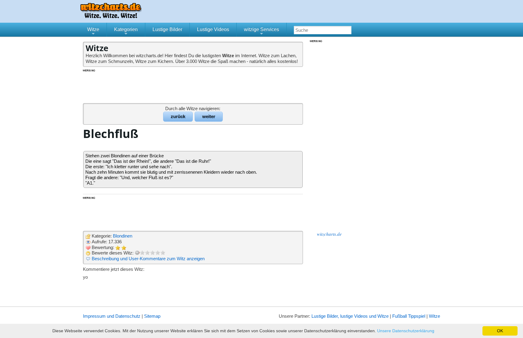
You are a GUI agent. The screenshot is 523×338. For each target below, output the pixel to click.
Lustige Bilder (167, 29)
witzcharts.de (329, 234)
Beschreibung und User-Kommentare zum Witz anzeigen (148, 258)
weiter (208, 116)
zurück (178, 116)
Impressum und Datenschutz (111, 316)
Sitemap (152, 316)
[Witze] (111, 16)
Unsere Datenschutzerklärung (405, 330)
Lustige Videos (213, 29)
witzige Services (261, 32)
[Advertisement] (193, 86)
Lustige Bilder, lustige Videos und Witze (350, 316)
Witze (93, 32)
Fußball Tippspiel (408, 316)
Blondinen (122, 235)
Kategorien (126, 32)
